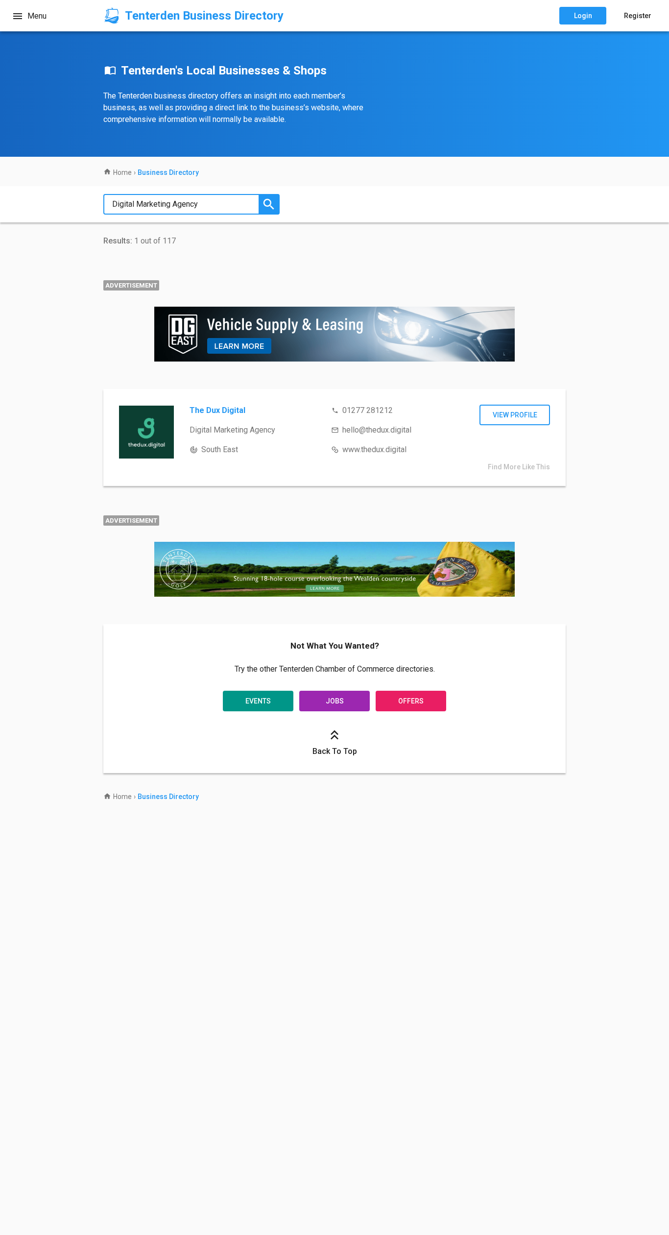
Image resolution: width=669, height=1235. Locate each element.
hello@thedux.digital (376, 430)
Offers (411, 701)
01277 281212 (367, 410)
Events (258, 701)
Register (637, 16)
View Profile (515, 415)
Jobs (335, 701)
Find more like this (519, 467)
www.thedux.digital (374, 449)
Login (583, 16)
